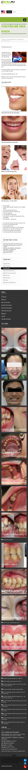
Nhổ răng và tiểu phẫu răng (9, 282)
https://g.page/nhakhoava (12, 749)
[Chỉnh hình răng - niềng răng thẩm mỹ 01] (10, 622)
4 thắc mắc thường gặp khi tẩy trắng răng (12, 230)
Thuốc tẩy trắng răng (7, 213)
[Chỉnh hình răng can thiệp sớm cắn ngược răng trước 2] (14, 663)
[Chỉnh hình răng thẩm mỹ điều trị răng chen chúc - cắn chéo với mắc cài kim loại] (14, 697)
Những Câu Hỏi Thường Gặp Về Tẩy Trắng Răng (13, 227)
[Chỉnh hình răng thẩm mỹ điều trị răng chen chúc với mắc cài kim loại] (14, 701)
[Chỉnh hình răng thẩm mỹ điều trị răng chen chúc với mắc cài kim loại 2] (14, 714)
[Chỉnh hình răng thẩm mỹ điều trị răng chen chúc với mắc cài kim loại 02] (14, 705)
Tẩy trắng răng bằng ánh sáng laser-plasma (12, 232)
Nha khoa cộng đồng (6, 308)
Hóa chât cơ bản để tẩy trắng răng (10, 224)
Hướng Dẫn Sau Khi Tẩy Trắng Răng (10, 112)
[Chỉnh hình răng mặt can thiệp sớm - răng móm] (11, 678)
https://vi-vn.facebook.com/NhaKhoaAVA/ (16, 751)
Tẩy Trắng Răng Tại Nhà (8, 226)
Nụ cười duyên (6, 205)
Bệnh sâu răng (6, 277)
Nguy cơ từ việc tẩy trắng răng (8, 171)
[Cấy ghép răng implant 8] (14, 607)
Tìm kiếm (9, 11)
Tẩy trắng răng (20, 39)
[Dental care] (3, 11)
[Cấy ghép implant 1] (14, 445)
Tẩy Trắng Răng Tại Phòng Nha (9, 214)
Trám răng (5, 280)
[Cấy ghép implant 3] (14, 498)
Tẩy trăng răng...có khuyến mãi (9, 219)
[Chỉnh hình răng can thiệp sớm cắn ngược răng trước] (14, 637)
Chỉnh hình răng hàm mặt (9, 270)
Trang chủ (3, 39)
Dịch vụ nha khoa (5, 302)
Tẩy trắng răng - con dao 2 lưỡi (9, 200)
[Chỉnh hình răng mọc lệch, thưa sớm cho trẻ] (11, 681)
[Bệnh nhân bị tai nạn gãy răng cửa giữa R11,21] (14, 340)
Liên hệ (3, 316)
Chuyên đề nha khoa (11, 39)
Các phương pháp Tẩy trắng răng (9, 142)
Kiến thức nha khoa (6, 310)
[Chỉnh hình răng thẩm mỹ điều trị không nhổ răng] (12, 689)
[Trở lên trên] (14, 755)
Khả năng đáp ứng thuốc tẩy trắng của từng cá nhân (14, 223)
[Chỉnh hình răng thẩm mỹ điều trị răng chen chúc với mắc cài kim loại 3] (14, 718)
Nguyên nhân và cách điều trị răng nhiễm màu (12, 229)
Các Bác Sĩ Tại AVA (6, 319)
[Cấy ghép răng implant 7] (14, 581)
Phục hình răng (6, 266)
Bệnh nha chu (6, 275)
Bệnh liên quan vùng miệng (9, 273)
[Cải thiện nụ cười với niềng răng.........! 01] (14, 366)
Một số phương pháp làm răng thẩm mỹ (11, 211)
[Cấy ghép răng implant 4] (14, 524)
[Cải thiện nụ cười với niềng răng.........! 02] (14, 392)
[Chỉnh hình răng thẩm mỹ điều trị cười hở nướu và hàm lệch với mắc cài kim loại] (14, 684)
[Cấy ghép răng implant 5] (7, 539)
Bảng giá (3, 313)
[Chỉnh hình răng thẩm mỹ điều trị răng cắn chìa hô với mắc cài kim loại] (14, 692)
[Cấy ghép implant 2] (14, 472)
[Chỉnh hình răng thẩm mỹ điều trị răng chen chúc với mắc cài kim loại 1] (14, 709)
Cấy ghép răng (6, 263)
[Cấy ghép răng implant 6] (14, 555)
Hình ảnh (3, 299)
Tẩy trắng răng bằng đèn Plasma (10, 210)
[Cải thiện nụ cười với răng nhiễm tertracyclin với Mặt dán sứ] (14, 419)
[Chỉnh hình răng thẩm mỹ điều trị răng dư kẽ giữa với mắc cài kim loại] (14, 722)
